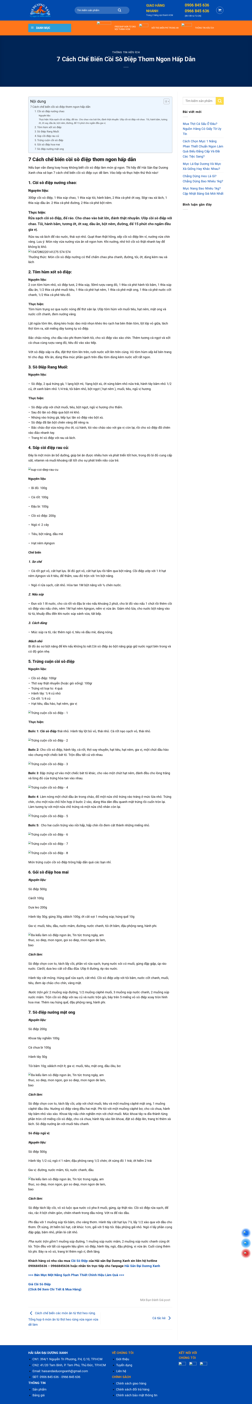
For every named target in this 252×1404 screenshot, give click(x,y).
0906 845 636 (49, 1377)
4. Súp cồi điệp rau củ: (47, 136)
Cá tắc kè (159, 1318)
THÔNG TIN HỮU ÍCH (204, 28)
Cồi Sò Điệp (79, 1261)
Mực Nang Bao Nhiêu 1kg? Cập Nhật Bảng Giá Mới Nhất (203, 191)
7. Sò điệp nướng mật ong (49, 149)
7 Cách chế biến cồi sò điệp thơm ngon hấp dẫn (60, 106)
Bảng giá (38, 1395)
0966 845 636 (70, 1377)
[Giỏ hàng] (219, 10)
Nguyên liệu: (45, 115)
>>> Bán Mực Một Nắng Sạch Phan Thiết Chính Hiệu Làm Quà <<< (76, 1275)
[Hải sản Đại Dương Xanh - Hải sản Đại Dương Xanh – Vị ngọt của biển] (45, 10)
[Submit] (119, 10)
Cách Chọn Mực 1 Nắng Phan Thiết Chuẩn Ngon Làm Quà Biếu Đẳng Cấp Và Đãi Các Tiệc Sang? (203, 148)
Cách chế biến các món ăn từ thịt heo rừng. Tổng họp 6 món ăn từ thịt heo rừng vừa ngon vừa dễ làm (63, 1319)
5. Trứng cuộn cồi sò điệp (49, 140)
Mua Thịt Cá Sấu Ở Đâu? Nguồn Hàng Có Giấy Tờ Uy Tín (202, 129)
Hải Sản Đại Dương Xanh (142, 1266)
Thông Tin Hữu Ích (126, 52)
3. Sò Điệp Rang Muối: (47, 131)
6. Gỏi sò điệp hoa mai (47, 144)
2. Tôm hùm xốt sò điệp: (48, 127)
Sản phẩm (39, 1389)
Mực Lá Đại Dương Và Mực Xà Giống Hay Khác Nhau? (202, 166)
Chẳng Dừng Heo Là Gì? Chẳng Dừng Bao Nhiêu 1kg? (203, 178)
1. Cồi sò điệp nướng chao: (50, 111)
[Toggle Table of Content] (165, 101)
